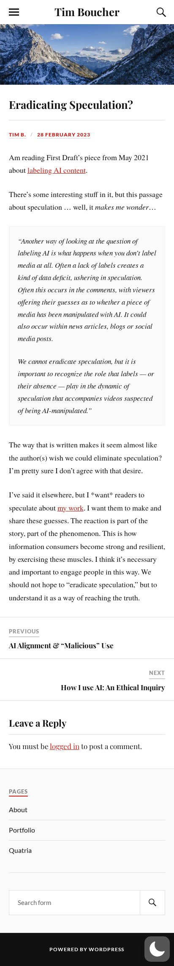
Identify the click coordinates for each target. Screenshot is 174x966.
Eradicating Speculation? (71, 104)
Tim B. (17, 134)
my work (70, 507)
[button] (157, 949)
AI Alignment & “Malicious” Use (61, 645)
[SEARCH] (152, 902)
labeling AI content (56, 170)
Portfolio (22, 830)
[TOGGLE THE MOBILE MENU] (14, 12)
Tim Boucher (87, 11)
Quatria (20, 850)
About (18, 809)
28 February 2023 (63, 134)
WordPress (106, 949)
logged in (64, 746)
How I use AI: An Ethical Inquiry (113, 687)
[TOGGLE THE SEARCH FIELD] (160, 12)
